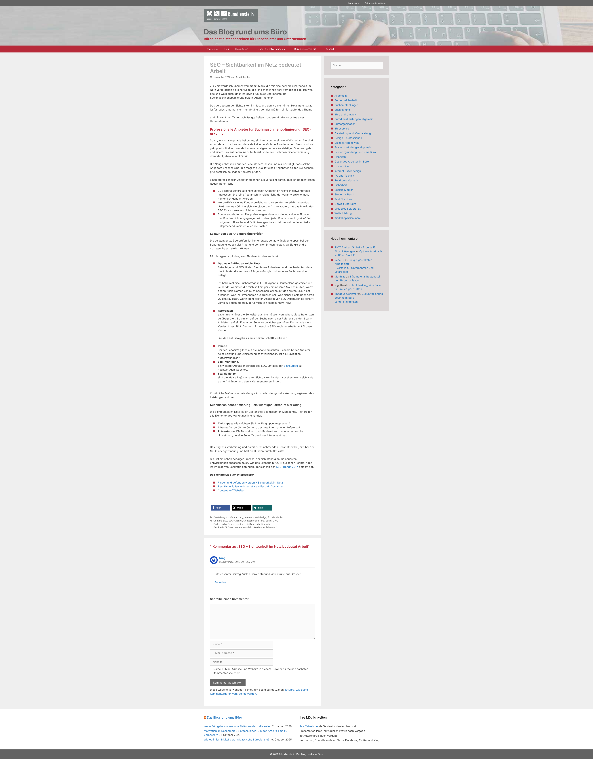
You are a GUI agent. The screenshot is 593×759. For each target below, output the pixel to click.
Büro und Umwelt (345, 114)
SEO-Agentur (235, 520)
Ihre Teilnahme (309, 726)
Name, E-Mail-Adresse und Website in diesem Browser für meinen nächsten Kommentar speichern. (260, 671)
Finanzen (340, 156)
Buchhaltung (342, 109)
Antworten (220, 582)
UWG (275, 520)
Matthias (339, 276)
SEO (225, 520)
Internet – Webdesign (347, 171)
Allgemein (340, 95)
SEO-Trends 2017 (287, 466)
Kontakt (330, 49)
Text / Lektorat (343, 199)
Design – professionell (348, 138)
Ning (222, 558)
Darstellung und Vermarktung (228, 517)
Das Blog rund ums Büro (224, 717)
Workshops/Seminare (347, 218)
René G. (339, 260)
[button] (220, 508)
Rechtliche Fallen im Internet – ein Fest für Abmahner (251, 486)
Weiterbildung (343, 213)
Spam (269, 520)
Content (217, 520)
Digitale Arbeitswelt (346, 142)
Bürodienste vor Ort (305, 49)
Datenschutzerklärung (375, 3)
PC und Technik (344, 175)
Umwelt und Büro (345, 203)
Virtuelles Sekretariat (347, 208)
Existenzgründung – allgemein (353, 147)
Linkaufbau (291, 365)
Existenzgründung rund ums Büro (355, 152)
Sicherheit (340, 185)
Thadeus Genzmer (345, 293)
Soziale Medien (275, 517)
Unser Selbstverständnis (271, 49)
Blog (226, 49)
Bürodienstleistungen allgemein (353, 119)
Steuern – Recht (344, 194)
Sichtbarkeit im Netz (253, 520)
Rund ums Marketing (347, 180)
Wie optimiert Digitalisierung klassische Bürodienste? (236, 739)
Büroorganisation (344, 123)
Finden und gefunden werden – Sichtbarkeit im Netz (250, 482)
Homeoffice (341, 166)
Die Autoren (241, 49)
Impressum (353, 3)
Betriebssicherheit (345, 100)
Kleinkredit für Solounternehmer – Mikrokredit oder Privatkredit (245, 527)
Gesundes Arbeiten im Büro (351, 161)
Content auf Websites (231, 490)
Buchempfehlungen (346, 105)
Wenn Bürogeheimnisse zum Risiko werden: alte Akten (237, 726)
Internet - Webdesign (255, 517)
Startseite (212, 49)
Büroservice (341, 128)
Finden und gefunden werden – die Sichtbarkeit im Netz (241, 524)
